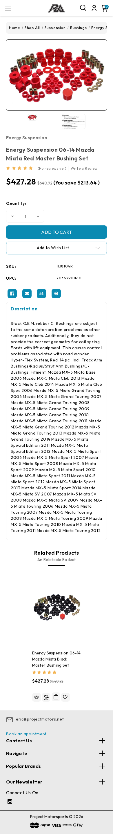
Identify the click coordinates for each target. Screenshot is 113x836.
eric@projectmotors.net (40, 719)
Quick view (36, 697)
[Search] (83, 8)
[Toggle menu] (8, 8)
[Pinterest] (56, 293)
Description (24, 309)
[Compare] (46, 697)
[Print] (41, 293)
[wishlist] (65, 697)
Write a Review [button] (84, 168)
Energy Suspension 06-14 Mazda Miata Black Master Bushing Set (56, 659)
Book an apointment (26, 734)
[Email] (27, 293)
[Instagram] (11, 802)
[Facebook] (12, 293)
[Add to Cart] (56, 696)
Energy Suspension (26, 137)
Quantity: (16, 203)
